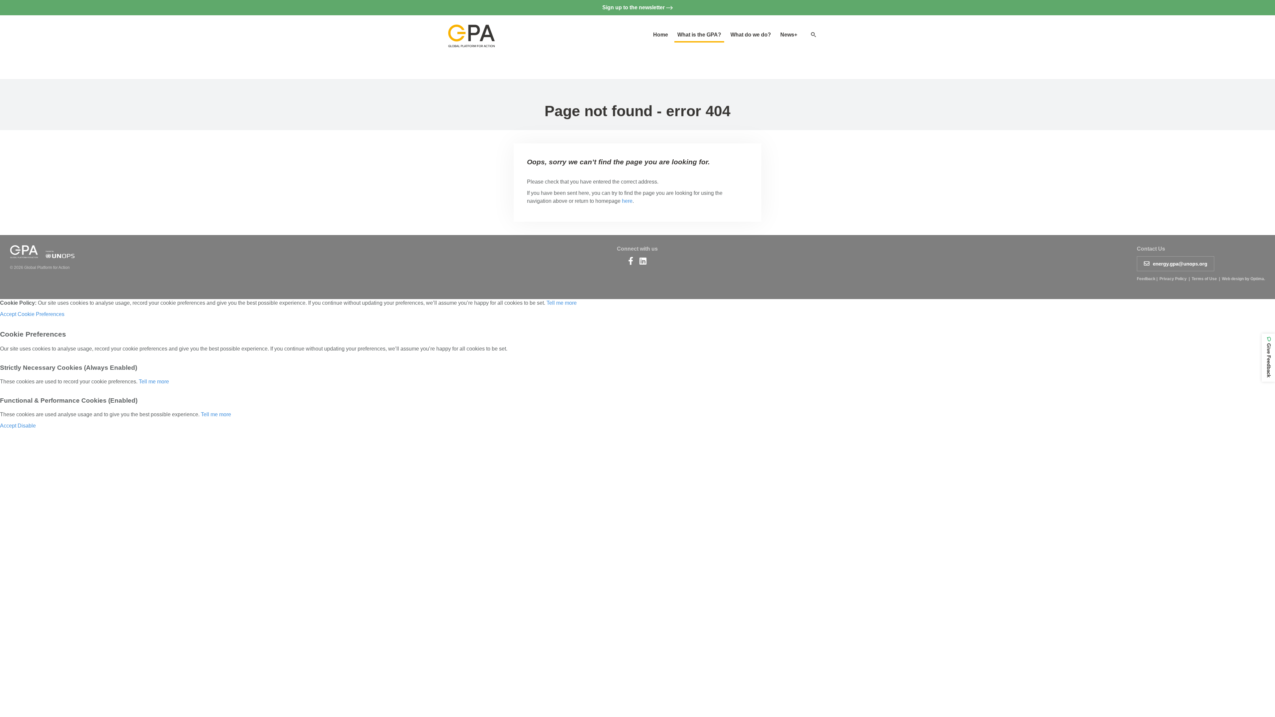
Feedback (1146, 279)
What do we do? (750, 35)
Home (660, 35)
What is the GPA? (699, 35)
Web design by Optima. (1243, 279)
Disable (27, 426)
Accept (8, 314)
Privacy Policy (1173, 279)
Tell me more (562, 303)
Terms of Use (1204, 279)
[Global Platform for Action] (471, 30)
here (627, 201)
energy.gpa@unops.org (1180, 264)
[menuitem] (660, 35)
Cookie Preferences (41, 314)
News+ (788, 35)
